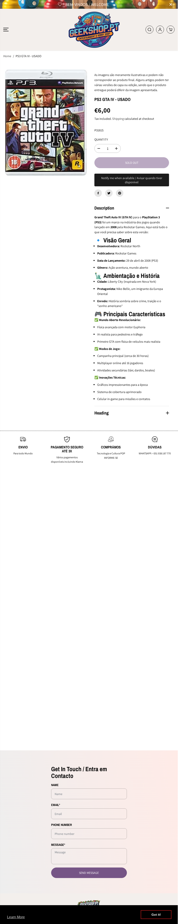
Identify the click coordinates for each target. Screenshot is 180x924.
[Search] (149, 30)
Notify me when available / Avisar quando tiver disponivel (131, 180)
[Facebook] (98, 193)
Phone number (61, 825)
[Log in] (160, 30)
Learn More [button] (16, 917)
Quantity (101, 139)
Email (55, 805)
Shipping (118, 118)
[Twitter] (109, 193)
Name (55, 785)
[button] (6, 30)
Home (7, 56)
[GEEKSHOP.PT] (89, 29)
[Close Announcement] (171, 4)
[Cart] (171, 30)
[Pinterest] (119, 193)
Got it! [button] (156, 914)
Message (58, 845)
